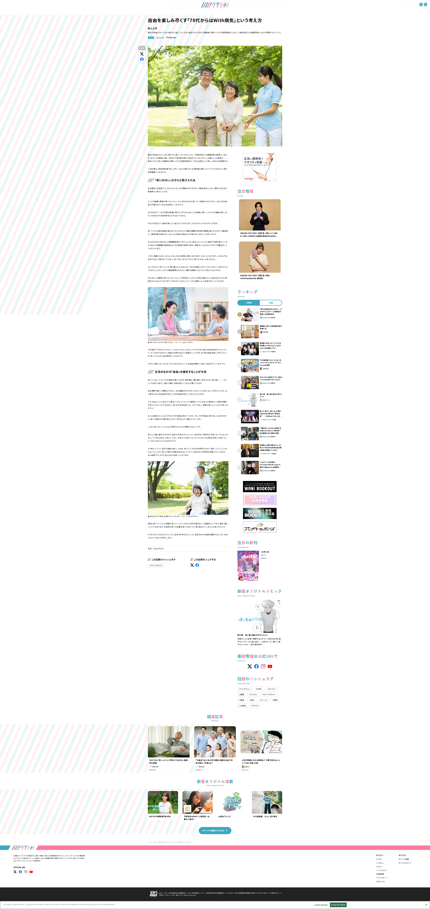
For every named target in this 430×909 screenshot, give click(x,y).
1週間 (271, 302)
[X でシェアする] (142, 54)
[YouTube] (270, 666)
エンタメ (379, 859)
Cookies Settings (321, 905)
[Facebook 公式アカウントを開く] (20, 871)
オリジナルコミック (405, 863)
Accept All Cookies (338, 905)
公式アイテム (380, 881)
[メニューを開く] (425, 4)
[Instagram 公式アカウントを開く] (25, 871)
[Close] (426, 904)
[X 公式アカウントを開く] (15, 871)
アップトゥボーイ (381, 878)
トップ (149, 842)
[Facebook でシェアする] (142, 59)
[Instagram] (263, 666)
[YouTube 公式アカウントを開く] (31, 871)
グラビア (379, 866)
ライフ (151, 38)
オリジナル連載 (404, 859)
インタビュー (380, 863)
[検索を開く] (421, 4)
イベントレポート (381, 870)
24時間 (249, 302)
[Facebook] (256, 666)
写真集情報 (380, 874)
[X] (249, 666)
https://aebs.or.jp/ (190, 895)
